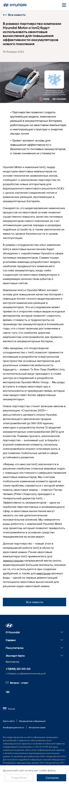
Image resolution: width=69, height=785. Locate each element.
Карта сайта (9, 721)
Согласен (52, 777)
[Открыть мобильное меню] (64, 5)
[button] (9, 625)
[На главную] (15, 5)
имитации (43, 573)
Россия (11, 708)
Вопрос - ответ (19, 682)
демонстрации (13, 560)
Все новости (16, 15)
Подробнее (19, 777)
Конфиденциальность (13, 727)
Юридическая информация (32, 721)
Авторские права (37, 727)
